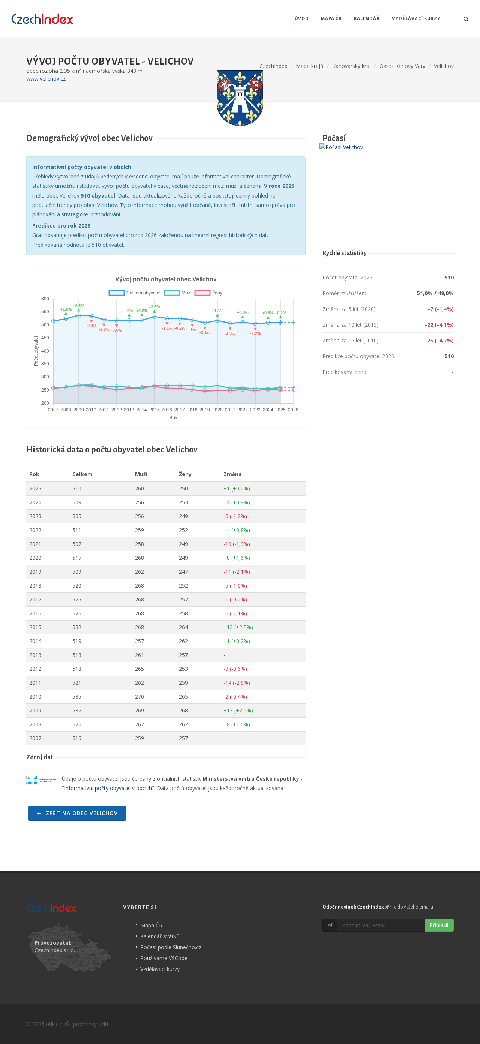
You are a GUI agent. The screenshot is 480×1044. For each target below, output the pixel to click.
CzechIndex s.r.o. (54, 950)
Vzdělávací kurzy (160, 968)
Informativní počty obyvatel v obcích (108, 788)
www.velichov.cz (46, 78)
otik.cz (53, 1024)
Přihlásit (439, 924)
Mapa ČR (151, 925)
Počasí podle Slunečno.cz (170, 947)
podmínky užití (90, 1024)
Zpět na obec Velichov (81, 813)
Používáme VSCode (164, 958)
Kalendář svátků (160, 936)
